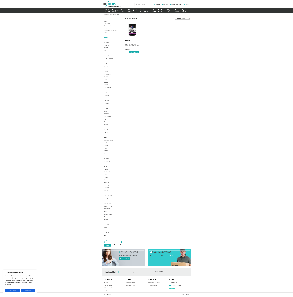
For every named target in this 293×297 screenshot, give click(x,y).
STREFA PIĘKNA (108, 206)
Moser (105, 164)
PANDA (106, 177)
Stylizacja (123, 10)
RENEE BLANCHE (108, 195)
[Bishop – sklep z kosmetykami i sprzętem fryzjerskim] (112, 4)
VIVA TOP (106, 224)
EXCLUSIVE (106, 98)
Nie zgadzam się (12, 290)
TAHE (105, 211)
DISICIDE (106, 82)
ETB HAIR (106, 95)
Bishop (105, 61)
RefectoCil (106, 193)
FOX (105, 106)
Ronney (127, 40)
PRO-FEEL (106, 182)
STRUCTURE (107, 208)
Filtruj (108, 245)
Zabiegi (139, 10)
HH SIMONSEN (107, 116)
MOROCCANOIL (108, 161)
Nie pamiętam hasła (152, 285)
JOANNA (106, 124)
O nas (105, 290)
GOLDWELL (107, 113)
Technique (106, 216)
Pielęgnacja (115, 10)
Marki (107, 10)
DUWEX (106, 84)
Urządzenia (161, 10)
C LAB (105, 63)
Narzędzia (146, 10)
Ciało (105, 21)
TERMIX (106, 219)
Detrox (105, 79)
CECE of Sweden (108, 69)
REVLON (106, 198)
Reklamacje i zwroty (130, 285)
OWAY (105, 174)
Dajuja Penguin (107, 74)
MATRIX (106, 150)
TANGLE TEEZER (108, 214)
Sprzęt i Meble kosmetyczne (110, 30)
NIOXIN (106, 169)
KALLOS (106, 129)
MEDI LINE (106, 156)
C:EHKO (106, 66)
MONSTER (106, 158)
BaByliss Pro (107, 53)
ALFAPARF (106, 45)
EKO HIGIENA (107, 87)
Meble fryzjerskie (108, 25)
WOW (105, 235)
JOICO (105, 127)
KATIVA (106, 132)
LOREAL (106, 145)
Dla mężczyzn (107, 23)
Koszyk (187, 4)
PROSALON (106, 187)
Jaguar (105, 121)
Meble (153, 10)
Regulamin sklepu (108, 285)
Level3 (105, 142)
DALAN (106, 77)
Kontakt (158, 4)
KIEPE (105, 137)
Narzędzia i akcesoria (109, 28)
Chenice (106, 71)
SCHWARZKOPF (108, 203)
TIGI (105, 222)
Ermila (105, 92)
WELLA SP (106, 232)
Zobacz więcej (124, 258)
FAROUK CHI (107, 100)
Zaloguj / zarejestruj (176, 4)
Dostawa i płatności (130, 282)
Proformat (187, 294)
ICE (105, 119)
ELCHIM (106, 90)
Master (105, 148)
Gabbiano (106, 108)
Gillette (106, 111)
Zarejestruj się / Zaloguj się (154, 282)
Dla (177, 10)
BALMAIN (106, 55)
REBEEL (106, 190)
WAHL (105, 227)
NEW (105, 166)
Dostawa (165, 4)
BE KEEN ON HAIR (108, 58)
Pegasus (106, 179)
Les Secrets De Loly (108, 140)
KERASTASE (107, 135)
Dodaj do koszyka (134, 52)
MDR (105, 153)
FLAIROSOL (106, 103)
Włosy (105, 32)
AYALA (105, 50)
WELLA (106, 230)
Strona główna (106, 14)
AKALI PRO (106, 42)
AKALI (105, 40)
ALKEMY (106, 47)
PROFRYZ (106, 185)
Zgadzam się (28, 290)
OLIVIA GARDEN (108, 172)
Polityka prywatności (11, 286)
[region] (20, 282)
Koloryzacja (131, 10)
